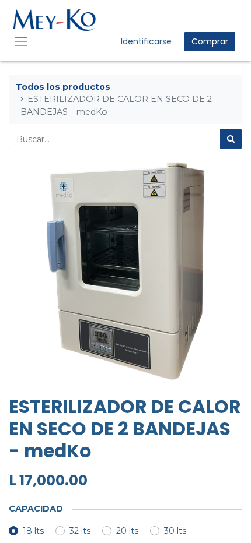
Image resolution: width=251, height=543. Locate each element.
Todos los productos (63, 87)
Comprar (209, 41)
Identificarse (146, 41)
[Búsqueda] (230, 139)
